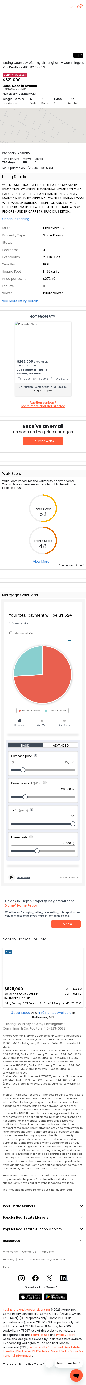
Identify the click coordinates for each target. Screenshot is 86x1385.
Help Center (47, 1251)
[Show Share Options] (81, 6)
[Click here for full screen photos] (80, 16)
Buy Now (66, 924)
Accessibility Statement (46, 1347)
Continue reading (16, 219)
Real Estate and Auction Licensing (26, 1310)
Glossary (8, 1259)
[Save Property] (71, 6)
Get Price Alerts (43, 441)
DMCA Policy (41, 1351)
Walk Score (11, 473)
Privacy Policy (65, 1335)
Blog (21, 1259)
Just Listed (21, 1012)
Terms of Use (40, 1335)
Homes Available (55, 1012)
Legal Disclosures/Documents (47, 1259)
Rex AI (6, 1267)
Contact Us (29, 1251)
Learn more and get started (43, 406)
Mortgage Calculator (20, 595)
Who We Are (10, 1251)
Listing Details (14, 176)
